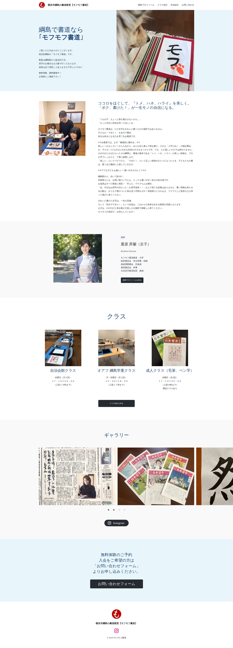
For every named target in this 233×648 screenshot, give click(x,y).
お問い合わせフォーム (116, 584)
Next (191, 476)
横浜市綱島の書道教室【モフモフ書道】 (68, 5)
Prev (41, 476)
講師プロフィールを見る (132, 280)
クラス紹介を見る (116, 403)
